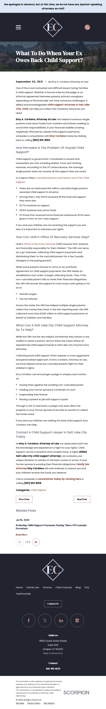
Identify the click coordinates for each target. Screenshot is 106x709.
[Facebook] (28, 620)
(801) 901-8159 (41, 140)
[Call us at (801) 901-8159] (87, 27)
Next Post (82, 499)
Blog (78, 587)
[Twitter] (45, 620)
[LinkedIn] (61, 620)
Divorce (47, 587)
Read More (21, 535)
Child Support (38, 490)
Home (19, 587)
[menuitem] (20, 703)
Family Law (33, 587)
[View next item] (36, 542)
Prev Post (24, 499)
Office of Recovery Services (39, 244)
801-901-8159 (53, 668)
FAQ (87, 587)
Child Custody (63, 587)
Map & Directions (53, 653)
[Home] (53, 27)
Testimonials (23, 593)
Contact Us (53, 603)
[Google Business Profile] (77, 620)
